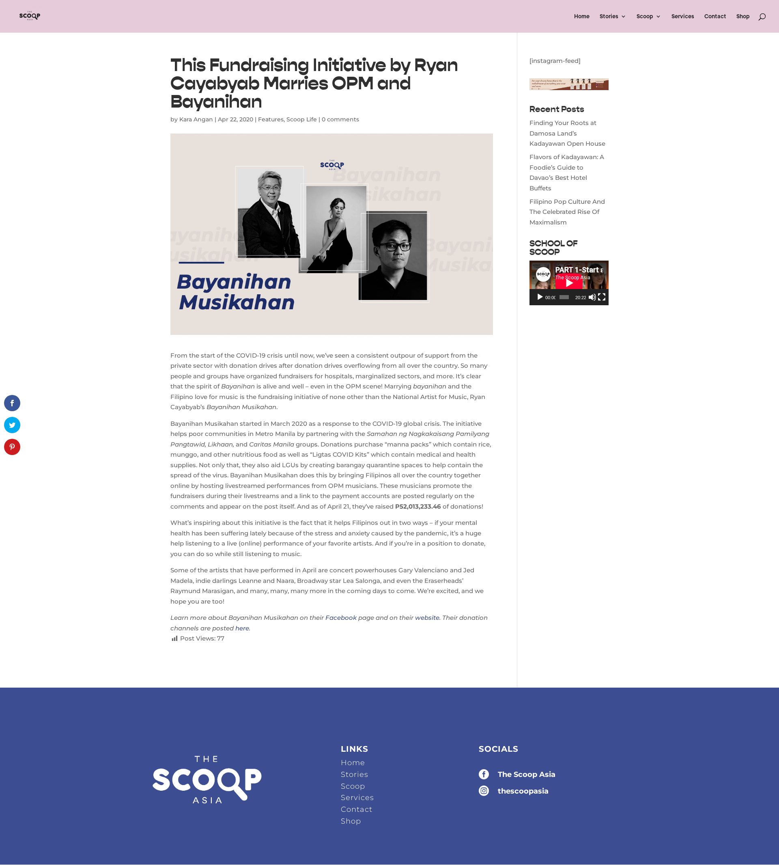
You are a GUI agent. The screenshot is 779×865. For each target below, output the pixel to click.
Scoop (645, 16)
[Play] (540, 297)
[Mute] (592, 297)
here (242, 628)
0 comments (340, 119)
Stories (609, 16)
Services (682, 16)
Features (271, 119)
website (427, 617)
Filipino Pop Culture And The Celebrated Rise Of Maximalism (567, 212)
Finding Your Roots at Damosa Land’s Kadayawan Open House (567, 133)
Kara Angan (196, 119)
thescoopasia (523, 791)
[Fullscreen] (602, 297)
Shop (743, 16)
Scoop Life (301, 119)
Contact (715, 16)
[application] (569, 283)
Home (582, 16)
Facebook (341, 617)
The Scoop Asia (526, 774)
